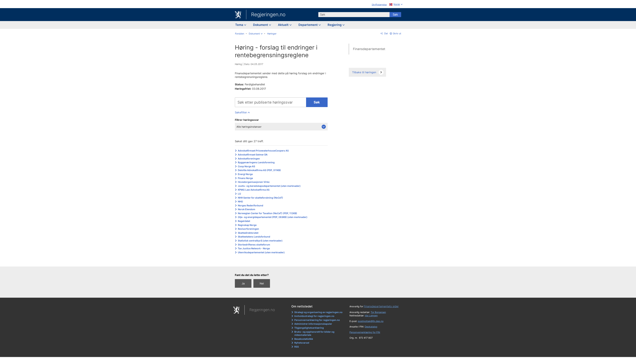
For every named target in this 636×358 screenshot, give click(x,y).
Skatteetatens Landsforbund (254, 236)
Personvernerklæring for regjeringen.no (317, 320)
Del (386, 33)
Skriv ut (397, 33)
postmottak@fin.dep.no (370, 321)
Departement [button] (308, 25)
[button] (256, 33)
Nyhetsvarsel (301, 342)
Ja (243, 283)
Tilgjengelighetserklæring (309, 327)
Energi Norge (245, 174)
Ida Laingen (371, 315)
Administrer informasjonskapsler (313, 323)
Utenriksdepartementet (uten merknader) (261, 252)
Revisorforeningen (248, 228)
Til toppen (283, 261)
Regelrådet (244, 221)
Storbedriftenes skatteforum (254, 244)
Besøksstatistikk (303, 338)
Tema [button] (239, 25)
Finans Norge (245, 178)
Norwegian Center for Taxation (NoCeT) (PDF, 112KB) (267, 213)
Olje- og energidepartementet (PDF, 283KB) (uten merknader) (272, 217)
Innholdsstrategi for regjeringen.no (314, 316)
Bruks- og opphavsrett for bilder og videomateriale (314, 333)
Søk (395, 14)
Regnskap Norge (247, 225)
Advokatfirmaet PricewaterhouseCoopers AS (263, 150)
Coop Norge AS (246, 166)
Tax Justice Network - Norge (254, 248)
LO (239, 193)
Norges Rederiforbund (250, 205)
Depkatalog (371, 326)
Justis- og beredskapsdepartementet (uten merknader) (269, 185)
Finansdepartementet (369, 49)
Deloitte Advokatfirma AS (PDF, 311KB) (259, 170)
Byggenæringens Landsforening (256, 162)
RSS (296, 346)
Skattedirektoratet (248, 232)
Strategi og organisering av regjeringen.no (318, 312)
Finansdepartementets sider (381, 306)
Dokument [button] (261, 25)
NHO (240, 201)
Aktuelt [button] (283, 25)
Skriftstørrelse (379, 4)
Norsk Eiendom (246, 209)
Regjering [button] (335, 25)
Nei (262, 283)
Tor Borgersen (378, 312)
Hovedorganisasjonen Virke (253, 181)
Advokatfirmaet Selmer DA (252, 154)
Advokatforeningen (249, 158)
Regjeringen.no (268, 14)
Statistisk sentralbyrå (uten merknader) (260, 240)
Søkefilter (241, 112)
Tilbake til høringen (364, 72)
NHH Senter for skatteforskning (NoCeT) (260, 197)
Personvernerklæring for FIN (364, 332)
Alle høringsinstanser (249, 126)
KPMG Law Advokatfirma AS (253, 189)
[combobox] (354, 14)
